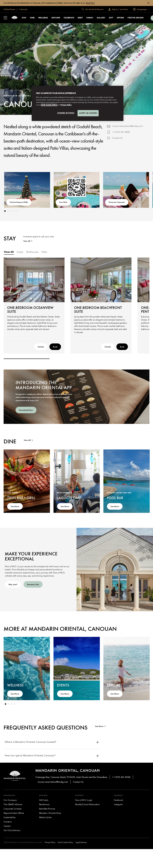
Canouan (23, 9)
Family (89, 18)
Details (41, 346)
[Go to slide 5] (16, 211)
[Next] (141, 189)
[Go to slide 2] (7, 211)
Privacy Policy (66, 105)
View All (26, 241)
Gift (111, 18)
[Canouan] (14, 18)
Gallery (101, 18)
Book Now (90, 3)
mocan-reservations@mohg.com (127, 126)
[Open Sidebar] (5, 18)
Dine (32, 18)
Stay (24, 18)
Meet (80, 18)
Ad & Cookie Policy (49, 105)
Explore (56, 18)
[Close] (148, 3)
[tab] (9, 252)
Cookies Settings (65, 113)
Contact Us (117, 138)
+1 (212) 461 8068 (121, 132)
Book (55, 346)
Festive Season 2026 (19, 202)
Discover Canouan (117, 202)
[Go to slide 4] (13, 211)
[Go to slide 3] (10, 211)
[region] (77, 103)
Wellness (43, 18)
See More (15, 506)
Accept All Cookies (88, 113)
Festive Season (135, 18)
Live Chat (63, 202)
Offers (120, 18)
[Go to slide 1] (4, 211)
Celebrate (69, 18)
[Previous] (12, 189)
